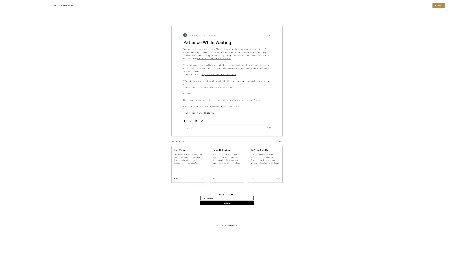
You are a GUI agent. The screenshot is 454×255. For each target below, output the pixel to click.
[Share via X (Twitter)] (190, 121)
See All (280, 141)
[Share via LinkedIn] (196, 121)
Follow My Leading (221, 150)
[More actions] (269, 35)
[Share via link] (202, 121)
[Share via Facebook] (184, 121)
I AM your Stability (259, 150)
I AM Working (180, 150)
